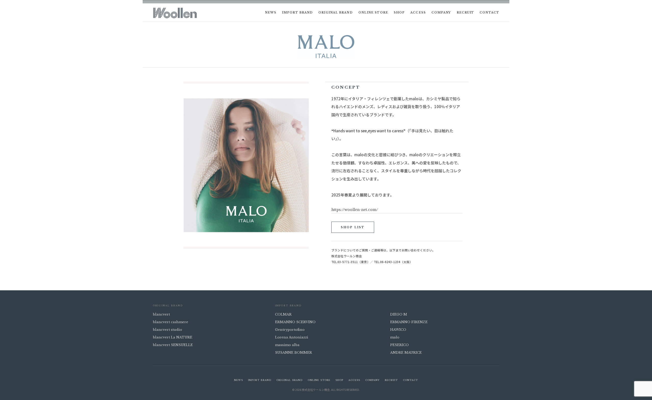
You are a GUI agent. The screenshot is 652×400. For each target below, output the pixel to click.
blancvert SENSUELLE (173, 345)
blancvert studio (167, 329)
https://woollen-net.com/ (354, 209)
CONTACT (489, 12)
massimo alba (287, 345)
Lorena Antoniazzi (291, 337)
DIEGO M (398, 314)
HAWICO (398, 329)
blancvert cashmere (170, 322)
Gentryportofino (290, 329)
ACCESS (418, 12)
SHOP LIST (353, 227)
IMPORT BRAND (297, 12)
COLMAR (283, 314)
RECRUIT (465, 12)
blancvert (161, 314)
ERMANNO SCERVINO (295, 322)
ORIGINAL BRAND (335, 12)
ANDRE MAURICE (406, 352)
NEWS (270, 12)
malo (394, 337)
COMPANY (441, 12)
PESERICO (399, 345)
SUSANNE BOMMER (293, 352)
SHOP (399, 12)
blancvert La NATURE (172, 337)
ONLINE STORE (373, 12)
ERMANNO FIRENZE (409, 322)
